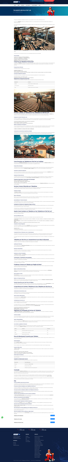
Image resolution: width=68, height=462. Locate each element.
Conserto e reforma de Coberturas (39, 440)
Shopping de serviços (16, 445)
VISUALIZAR (52, 415)
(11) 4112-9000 (33, 429)
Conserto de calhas (37, 437)
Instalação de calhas (37, 446)
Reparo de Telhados (37, 457)
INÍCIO (15, 5)
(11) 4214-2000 (22, 429)
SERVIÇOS (22, 5)
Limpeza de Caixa (37, 449)
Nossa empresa (28, 437)
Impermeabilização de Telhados (39, 445)
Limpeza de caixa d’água (38, 450)
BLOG (39, 5)
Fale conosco (27, 440)
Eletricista (14, 442)
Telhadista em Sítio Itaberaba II (18, 415)
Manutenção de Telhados (38, 454)
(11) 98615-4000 (50, 3)
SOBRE (18, 5)
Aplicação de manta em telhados (39, 436)
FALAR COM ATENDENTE (49, 0)
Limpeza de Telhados (37, 453)
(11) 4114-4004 (44, 429)
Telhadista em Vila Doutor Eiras (18, 422)
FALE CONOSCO (28, 5)
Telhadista (27, 436)
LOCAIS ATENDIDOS (34, 5)
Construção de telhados (38, 441)
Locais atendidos (28, 441)
